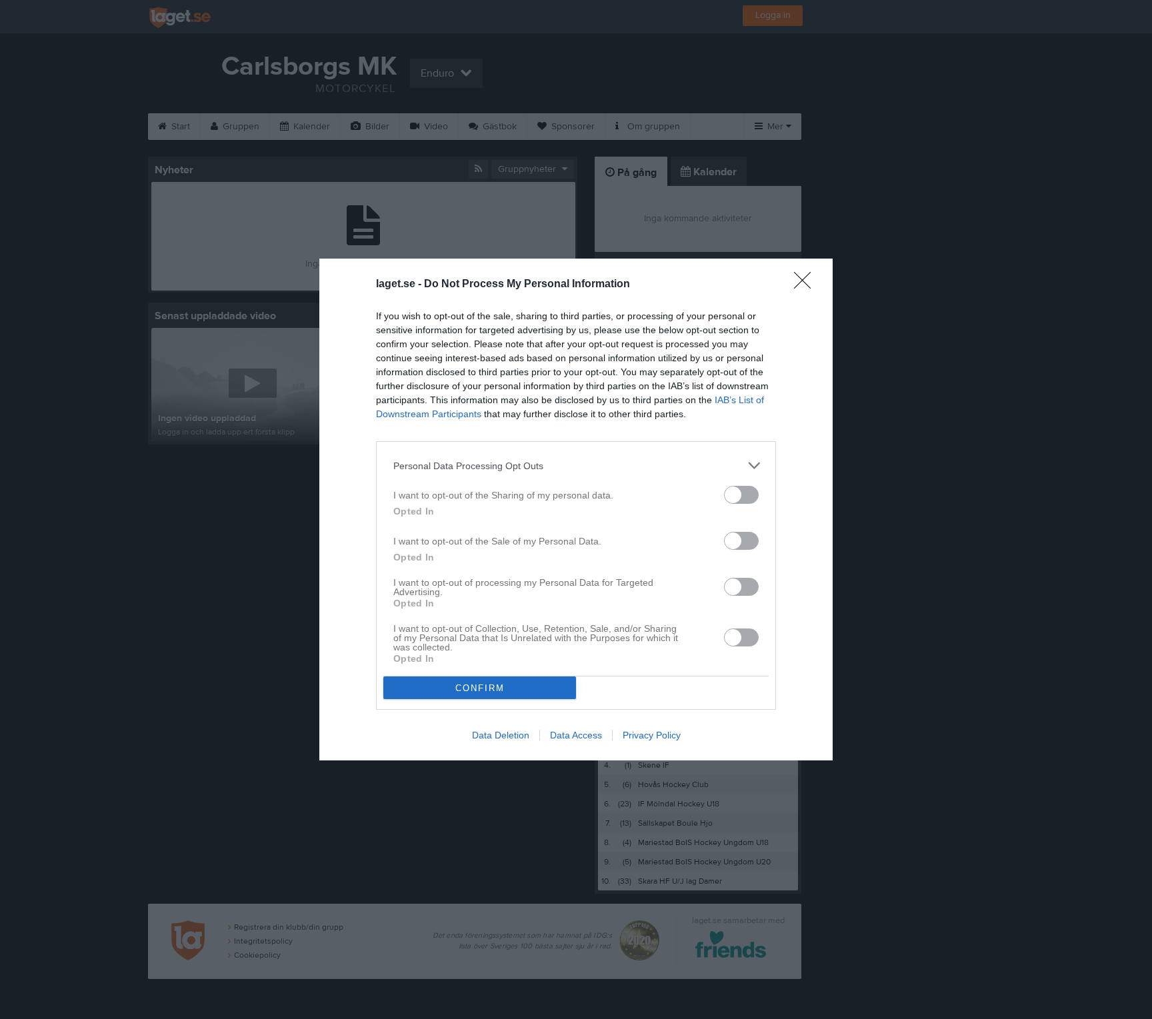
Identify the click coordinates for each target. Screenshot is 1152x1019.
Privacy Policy (652, 735)
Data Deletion (500, 735)
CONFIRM (480, 688)
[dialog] (576, 509)
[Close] (806, 284)
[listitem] (576, 466)
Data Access (576, 735)
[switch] (741, 495)
